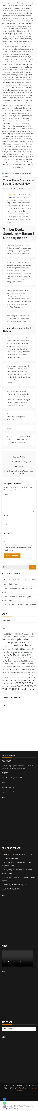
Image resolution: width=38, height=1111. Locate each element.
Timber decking (12, 194)
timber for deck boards (18, 678)
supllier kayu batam (9, 672)
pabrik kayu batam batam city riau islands (18, 666)
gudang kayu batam (20, 637)
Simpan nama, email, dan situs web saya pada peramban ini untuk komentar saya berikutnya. (19, 547)
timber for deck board (7, 678)
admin (12, 188)
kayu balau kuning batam (11, 652)
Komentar (8, 494)
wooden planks (11, 689)
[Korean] (14, 1108)
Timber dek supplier (20, 675)
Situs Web (7, 533)
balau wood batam (15, 634)
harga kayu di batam (30, 643)
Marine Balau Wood (11, 584)
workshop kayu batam (7, 692)
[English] (21, 1106)
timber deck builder (9, 675)
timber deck (19, 380)
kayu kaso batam (26, 657)
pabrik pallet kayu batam (16, 669)
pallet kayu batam (30, 669)
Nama (6, 515)
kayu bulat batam (12, 658)
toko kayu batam (20, 680)
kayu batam (14, 654)
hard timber (31, 636)
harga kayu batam (16, 642)
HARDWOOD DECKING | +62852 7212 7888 (20, 580)
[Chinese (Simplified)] (10, 1106)
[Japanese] (7, 1108)
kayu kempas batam (14, 660)
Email (6, 524)
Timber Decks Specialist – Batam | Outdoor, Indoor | (18, 182)
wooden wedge (28, 689)
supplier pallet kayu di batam (23, 672)
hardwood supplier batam (15, 639)
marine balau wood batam (15, 664)
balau (4, 634)
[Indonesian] (28, 1106)
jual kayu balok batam (7, 646)
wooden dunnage (26, 685)
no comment (23, 188)
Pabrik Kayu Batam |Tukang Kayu (15, 885)
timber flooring (29, 675)
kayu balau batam (23, 649)
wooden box (11, 683)
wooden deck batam (9, 686)
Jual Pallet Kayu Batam (11, 889)
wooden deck (24, 683)
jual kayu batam (23, 645)
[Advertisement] (19, 729)
